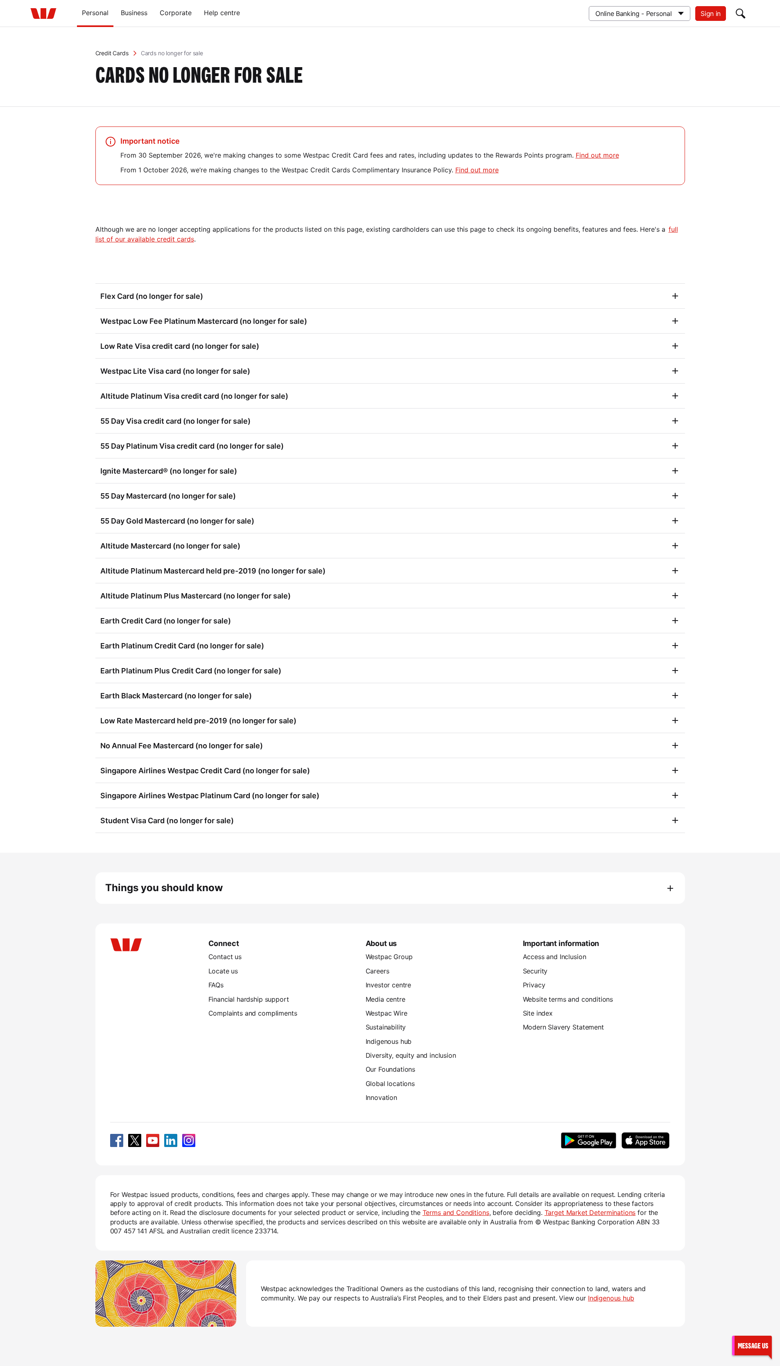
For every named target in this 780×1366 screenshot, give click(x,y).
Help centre (222, 13)
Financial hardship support (248, 999)
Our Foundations (391, 1069)
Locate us (223, 971)
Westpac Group (389, 957)
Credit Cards (112, 53)
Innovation (381, 1097)
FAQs (216, 985)
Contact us (225, 957)
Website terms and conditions (568, 999)
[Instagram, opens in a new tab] (188, 1140)
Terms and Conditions (456, 1212)
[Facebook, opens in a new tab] (116, 1140)
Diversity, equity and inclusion (411, 1055)
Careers (377, 971)
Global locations (390, 1083)
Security (535, 971)
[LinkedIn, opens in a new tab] (170, 1140)
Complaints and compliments (252, 1013)
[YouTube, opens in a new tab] (152, 1140)
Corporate (176, 13)
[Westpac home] (43, 13)
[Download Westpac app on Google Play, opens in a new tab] (588, 1140)
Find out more (597, 155)
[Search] (741, 13)
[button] (751, 1345)
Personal (95, 13)
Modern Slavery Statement (563, 1027)
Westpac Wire (386, 1013)
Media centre (385, 999)
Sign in (711, 13)
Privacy (534, 985)
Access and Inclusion (554, 957)
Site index (538, 1013)
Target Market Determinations (590, 1212)
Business (134, 13)
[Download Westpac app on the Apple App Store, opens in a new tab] (645, 1140)
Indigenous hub (389, 1041)
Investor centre (388, 985)
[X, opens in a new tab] (134, 1140)
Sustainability (386, 1027)
